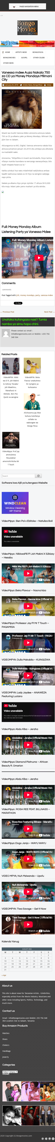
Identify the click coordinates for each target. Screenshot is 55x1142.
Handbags (6, 1051)
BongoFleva (38, 52)
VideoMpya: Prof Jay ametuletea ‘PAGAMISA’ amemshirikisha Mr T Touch (10, 458)
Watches (5, 1033)
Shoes (4, 1039)
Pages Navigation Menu (29, 7)
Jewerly (5, 1057)
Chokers (5, 1045)
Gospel (24, 58)
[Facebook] (49, 1139)
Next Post (49, 312)
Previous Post (7, 312)
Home (7, 52)
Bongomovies (9, 58)
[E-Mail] (42, 1139)
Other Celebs (39, 58)
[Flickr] (53, 1139)
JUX (17, 295)
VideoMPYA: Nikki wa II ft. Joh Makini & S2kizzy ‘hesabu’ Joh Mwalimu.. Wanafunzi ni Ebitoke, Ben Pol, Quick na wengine (11, 387)
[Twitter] (46, 1139)
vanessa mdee (47, 295)
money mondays (27, 295)
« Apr (4, 975)
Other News (8, 63)
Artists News (21, 52)
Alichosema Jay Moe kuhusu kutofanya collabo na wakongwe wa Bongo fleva (32, 419)
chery (49, 85)
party (37, 295)
